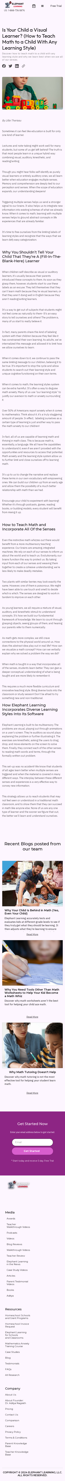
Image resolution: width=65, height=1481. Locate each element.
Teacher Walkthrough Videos (18, 1225)
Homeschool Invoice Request (17, 1325)
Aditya (10, 1295)
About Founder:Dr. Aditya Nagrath (15, 1402)
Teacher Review (16, 1255)
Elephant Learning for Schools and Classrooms (15, 1335)
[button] (34, 6)
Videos (10, 1238)
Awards (11, 1218)
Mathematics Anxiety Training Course (17, 1345)
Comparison (12, 1420)
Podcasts (12, 1232)
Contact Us (11, 1414)
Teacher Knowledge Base (16, 1453)
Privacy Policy (13, 1431)
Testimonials (12, 1363)
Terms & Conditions (16, 1437)
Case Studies (12, 1352)
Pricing (9, 1408)
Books (10, 1290)
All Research (12, 1375)
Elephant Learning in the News (17, 1263)
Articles (11, 1275)
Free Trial (56, 6)
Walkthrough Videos (18, 1250)
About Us (10, 1394)
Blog (8, 1357)
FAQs (8, 1369)
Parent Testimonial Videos (17, 1283)
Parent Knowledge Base (16, 1445)
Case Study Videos (17, 1270)
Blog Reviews (14, 1244)
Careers (9, 1426)
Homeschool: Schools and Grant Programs (17, 1317)
